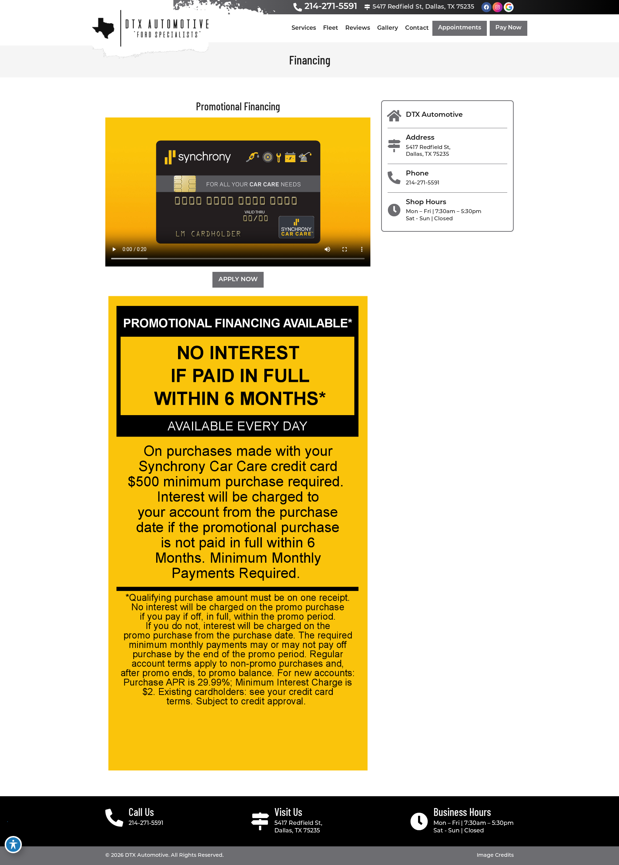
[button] (459, 28)
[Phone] (394, 178)
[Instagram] (498, 7)
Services (304, 28)
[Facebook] (486, 7)
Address (420, 138)
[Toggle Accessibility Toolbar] (13, 844)
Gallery (387, 28)
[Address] (394, 145)
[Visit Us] (260, 821)
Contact (417, 28)
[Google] (509, 7)
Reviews (357, 28)
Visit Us (288, 811)
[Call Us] (114, 818)
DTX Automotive (434, 115)
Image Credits (495, 855)
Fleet (330, 28)
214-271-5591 (330, 7)
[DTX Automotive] (394, 116)
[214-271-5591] (297, 7)
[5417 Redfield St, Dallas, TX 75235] (367, 7)
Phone (417, 173)
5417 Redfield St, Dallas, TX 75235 (423, 7)
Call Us (141, 811)
